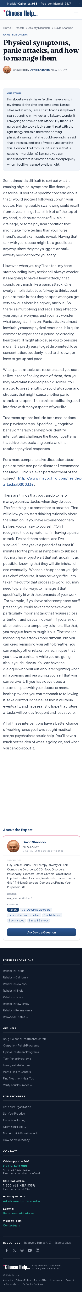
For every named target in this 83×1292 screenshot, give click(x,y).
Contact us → (11, 1225)
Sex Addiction (52, 915)
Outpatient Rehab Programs (21, 1045)
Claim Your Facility (14, 1126)
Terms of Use (40, 1280)
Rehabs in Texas (13, 997)
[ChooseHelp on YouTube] (29, 1250)
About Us (8, 1280)
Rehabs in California (15, 977)
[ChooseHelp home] (20, 13)
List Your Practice (14, 1113)
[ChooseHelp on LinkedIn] (37, 1250)
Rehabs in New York (15, 984)
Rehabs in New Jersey (16, 1003)
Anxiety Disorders (39, 27)
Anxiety (13, 909)
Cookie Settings (34, 1284)
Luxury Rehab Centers (16, 1065)
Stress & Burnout (38, 920)
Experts (20, 27)
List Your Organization (17, 1107)
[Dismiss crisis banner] (79, 3)
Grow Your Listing (14, 1120)
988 (34, 3)
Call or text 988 (15, 1166)
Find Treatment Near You (18, 1078)
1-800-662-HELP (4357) (19, 1185)
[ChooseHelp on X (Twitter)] (14, 1250)
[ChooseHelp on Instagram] (22, 1250)
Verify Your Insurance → (17, 1085)
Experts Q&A (63, 1242)
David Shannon (63, 27)
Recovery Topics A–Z (37, 1242)
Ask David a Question (41, 932)
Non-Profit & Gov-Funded (20, 1133)
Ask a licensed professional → (21, 1201)
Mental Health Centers (17, 1071)
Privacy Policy (23, 1280)
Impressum (56, 1280)
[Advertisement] (41, 788)
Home (7, 27)
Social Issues (16, 920)
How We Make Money (16, 1140)
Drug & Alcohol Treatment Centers (25, 1039)
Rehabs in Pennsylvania (17, 1010)
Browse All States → (15, 1017)
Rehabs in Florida (13, 970)
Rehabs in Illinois (13, 990)
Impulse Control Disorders (24, 915)
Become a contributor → (18, 1213)
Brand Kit (70, 1280)
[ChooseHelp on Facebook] (6, 1250)
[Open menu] (76, 13)
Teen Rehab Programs (17, 1058)
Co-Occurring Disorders (36, 909)
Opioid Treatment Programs (21, 1052)
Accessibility (12, 1284)
